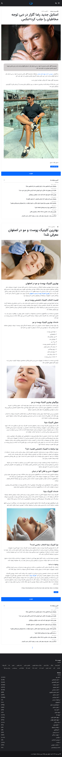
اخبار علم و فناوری (54, 692)
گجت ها (56, 710)
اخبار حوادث (56, 685)
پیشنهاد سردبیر (56, 700)
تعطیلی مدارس (27, 665)
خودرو (13, 665)
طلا (9, 665)
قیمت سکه (34, 668)
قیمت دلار (41, 668)
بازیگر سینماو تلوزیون (36, 665)
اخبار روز (58, 677)
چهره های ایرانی (54, 166)
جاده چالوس (19, 665)
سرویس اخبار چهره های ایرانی (45, 74)
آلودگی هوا (57, 665)
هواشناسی (21, 668)
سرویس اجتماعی (56, 740)
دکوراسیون (56, 725)
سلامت (58, 742)
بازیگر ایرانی (46, 665)
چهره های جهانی (55, 720)
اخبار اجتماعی (55, 680)
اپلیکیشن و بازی (54, 705)
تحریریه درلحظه (53, 11)
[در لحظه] (31, 3)
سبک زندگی (57, 722)
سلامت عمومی (55, 745)
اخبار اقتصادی (55, 682)
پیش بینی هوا (7, 668)
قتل (54, 668)
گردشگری (56, 730)
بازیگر (52, 665)
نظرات (31, 174)
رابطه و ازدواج (55, 727)
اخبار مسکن (56, 695)
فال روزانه (4, 665)
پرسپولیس (14, 668)
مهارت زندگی (55, 735)
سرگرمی (58, 737)
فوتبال (58, 668)
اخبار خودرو (56, 687)
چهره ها (58, 715)
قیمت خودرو (48, 668)
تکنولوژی (58, 702)
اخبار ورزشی (55, 697)
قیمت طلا (28, 668)
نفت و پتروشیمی (55, 747)
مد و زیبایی (56, 732)
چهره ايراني (57, 712)
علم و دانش (56, 707)
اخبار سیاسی (55, 690)
